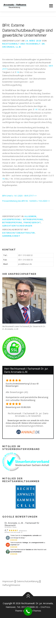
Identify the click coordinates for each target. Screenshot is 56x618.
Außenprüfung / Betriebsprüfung (22, 219)
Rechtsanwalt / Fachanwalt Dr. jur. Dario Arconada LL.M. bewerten (28, 414)
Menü (50, 5)
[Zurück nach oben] (28, 596)
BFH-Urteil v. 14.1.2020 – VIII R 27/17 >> (19, 195)
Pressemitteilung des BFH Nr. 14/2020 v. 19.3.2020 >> (26, 201)
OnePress (45, 607)
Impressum (8, 581)
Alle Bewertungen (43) (17, 392)
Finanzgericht (32, 222)
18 (18, 72)
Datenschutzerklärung (27, 581)
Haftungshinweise (11, 585)
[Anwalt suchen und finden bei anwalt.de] (28, 433)
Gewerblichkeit (11, 236)
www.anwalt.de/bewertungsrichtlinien (24, 425)
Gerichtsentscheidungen (17, 225)
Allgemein (30, 216)
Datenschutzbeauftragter (18, 232)
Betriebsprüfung (12, 222)
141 (36, 109)
